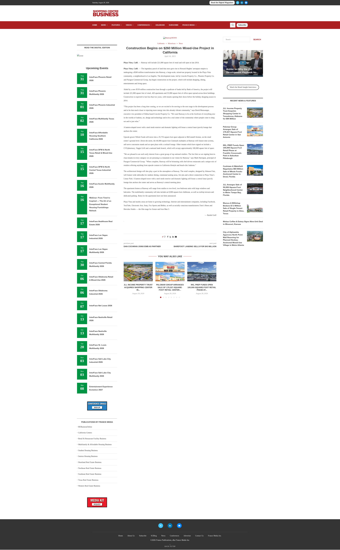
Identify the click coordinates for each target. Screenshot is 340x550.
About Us (131, 536)
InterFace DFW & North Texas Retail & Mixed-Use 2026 (100, 153)
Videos (129, 25)
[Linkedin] (241, 2)
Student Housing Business (88, 450)
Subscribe (173, 25)
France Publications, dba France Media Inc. (173, 540)
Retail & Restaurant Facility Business (92, 439)
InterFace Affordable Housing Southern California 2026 (98, 136)
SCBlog (154, 536)
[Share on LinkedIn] (173, 237)
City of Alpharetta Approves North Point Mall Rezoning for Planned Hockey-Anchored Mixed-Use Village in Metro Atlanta (233, 238)
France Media (188, 25)
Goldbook (160, 25)
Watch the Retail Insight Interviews (243, 87)
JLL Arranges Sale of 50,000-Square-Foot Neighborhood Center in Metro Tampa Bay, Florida (233, 190)
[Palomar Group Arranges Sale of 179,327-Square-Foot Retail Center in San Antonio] (169, 271)
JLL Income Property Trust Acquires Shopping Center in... (138, 287)
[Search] (232, 25)
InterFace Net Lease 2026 (100, 306)
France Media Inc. (215, 536)
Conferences (143, 25)
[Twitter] (237, 2)
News (103, 25)
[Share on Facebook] (167, 237)
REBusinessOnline (85, 427)
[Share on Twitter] (170, 237)
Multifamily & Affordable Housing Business (95, 444)
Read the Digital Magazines (222, 3)
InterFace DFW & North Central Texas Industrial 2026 (100, 170)
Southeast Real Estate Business (89, 474)
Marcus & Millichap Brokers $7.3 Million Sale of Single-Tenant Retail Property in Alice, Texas (233, 208)
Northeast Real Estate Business (89, 468)
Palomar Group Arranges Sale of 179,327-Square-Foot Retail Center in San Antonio (232, 132)
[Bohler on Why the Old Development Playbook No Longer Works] (243, 63)
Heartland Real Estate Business (89, 462)
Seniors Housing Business (87, 456)
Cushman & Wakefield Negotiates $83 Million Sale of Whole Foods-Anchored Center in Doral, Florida (233, 171)
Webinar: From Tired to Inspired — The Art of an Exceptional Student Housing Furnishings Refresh (100, 204)
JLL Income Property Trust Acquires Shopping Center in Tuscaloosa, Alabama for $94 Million (232, 113)
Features (116, 25)
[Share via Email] (176, 237)
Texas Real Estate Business (88, 480)
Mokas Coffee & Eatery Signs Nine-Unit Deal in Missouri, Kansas (243, 222)
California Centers (85, 433)
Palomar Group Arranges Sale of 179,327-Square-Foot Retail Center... (170, 287)
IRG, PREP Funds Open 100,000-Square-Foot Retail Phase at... (202, 287)
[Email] (246, 2)
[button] (127, 280)
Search (257, 39)
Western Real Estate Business (89, 486)
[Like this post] (165, 237)
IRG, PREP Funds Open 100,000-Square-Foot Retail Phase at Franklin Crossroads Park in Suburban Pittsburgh (233, 151)
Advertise (187, 536)
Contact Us (199, 536)
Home (94, 25)
